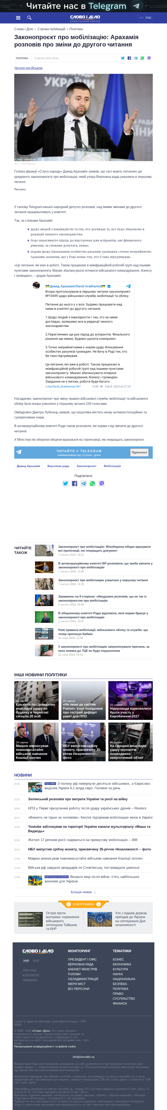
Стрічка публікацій (51, 29)
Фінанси (120, 1003)
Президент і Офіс (82, 959)
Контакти (31, 975)
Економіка (122, 964)
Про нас (30, 970)
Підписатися (139, 452)
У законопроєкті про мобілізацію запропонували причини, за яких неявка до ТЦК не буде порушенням (103, 650)
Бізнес (118, 959)
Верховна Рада (80, 964)
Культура (120, 969)
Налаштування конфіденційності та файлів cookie (45, 1046)
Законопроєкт (87, 466)
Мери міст (76, 984)
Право (118, 993)
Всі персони (78, 988)
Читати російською (28, 68)
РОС (149, 18)
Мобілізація (112, 466)
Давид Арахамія (28, 466)
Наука (118, 974)
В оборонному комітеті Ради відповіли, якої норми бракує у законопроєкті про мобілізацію (103, 617)
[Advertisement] (83, 196)
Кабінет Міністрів (82, 969)
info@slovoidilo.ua (83, 1056)
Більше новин (81, 892)
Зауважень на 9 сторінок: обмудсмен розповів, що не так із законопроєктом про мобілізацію (102, 600)
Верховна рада (58, 466)
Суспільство (124, 998)
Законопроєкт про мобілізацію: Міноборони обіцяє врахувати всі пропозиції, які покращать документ (104, 550)
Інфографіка (83, 904)
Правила (30, 980)
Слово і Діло (23, 29)
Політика (76, 29)
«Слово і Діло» (41, 1030)
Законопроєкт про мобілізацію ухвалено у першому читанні (103, 582)
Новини (23, 775)
